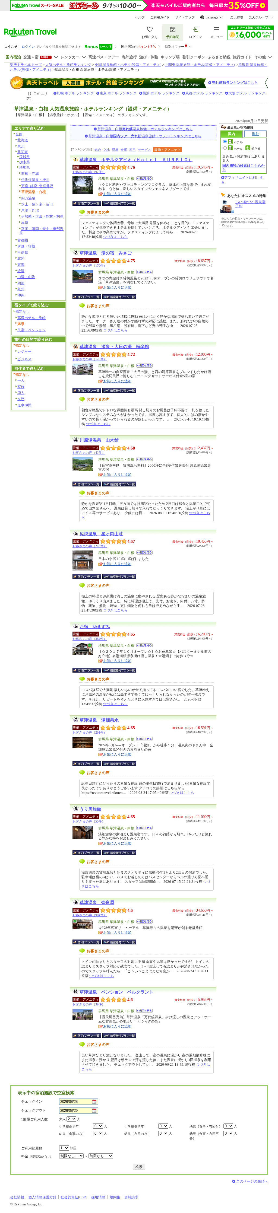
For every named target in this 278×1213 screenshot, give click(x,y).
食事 (124, 150)
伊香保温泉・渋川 (35, 180)
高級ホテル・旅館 (31, 318)
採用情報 (98, 1197)
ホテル (238, 142)
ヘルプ (140, 17)
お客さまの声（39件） (88, 1004)
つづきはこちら (115, 237)
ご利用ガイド (160, 17)
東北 (20, 146)
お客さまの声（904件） (89, 915)
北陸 (20, 258)
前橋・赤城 (30, 173)
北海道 (22, 140)
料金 (37, 1156)
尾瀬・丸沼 (30, 210)
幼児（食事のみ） (72, 1134)
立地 (106, 150)
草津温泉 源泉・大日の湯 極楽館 (114, 346)
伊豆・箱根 (26, 246)
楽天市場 (236, 17)
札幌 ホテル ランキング (75, 93)
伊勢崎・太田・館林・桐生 (42, 216)
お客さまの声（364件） (89, 639)
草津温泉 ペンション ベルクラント (116, 992)
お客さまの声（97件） (88, 172)
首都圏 (22, 240)
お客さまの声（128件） (89, 359)
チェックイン (31, 1101)
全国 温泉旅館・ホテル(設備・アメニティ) (128, 65)
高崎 (24, 223)
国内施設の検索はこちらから (243, 167)
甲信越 (22, 252)
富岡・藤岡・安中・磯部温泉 (41, 231)
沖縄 (20, 295)
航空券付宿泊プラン (119, 203)
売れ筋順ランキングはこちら (235, 83)
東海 (20, 265)
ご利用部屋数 (31, 1148)
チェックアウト (33, 1110)
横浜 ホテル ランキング (161, 93)
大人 (62, 1119)
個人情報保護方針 (42, 1197)
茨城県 (24, 157)
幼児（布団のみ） (137, 1134)
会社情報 (17, 1197)
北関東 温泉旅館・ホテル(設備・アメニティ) (200, 65)
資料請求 (131, 1197)
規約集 (115, 1197)
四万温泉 (28, 198)
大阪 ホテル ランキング (246, 93)
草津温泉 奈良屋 (97, 902)
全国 (19, 134)
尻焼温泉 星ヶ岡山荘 (101, 533)
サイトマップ (185, 17)
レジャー (24, 351)
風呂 (132, 150)
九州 (20, 289)
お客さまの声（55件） (88, 821)
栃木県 (24, 162)
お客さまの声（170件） (89, 266)
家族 (20, 387)
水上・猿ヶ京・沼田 (37, 204)
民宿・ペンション (31, 330)
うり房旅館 (90, 809)
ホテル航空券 (247, 148)
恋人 (20, 393)
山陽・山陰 (26, 277)
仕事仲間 (24, 405)
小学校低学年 (134, 1126)
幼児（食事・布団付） (205, 1126)
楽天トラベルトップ (26, 65)
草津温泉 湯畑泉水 (99, 720)
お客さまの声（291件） (89, 732)
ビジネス (24, 359)
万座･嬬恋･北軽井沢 (37, 186)
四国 (20, 283)
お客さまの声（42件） (88, 453)
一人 (20, 380)
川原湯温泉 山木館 (99, 440)
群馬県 (24, 167)
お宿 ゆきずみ (95, 626)
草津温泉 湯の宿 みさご (106, 253)
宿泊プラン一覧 (89, 203)
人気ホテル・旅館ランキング (68, 65)
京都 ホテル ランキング (203, 93)
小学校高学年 (69, 1126)
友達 (20, 399)
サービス (144, 150)
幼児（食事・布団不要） (204, 1136)
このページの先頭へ (252, 1181)
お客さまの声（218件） (89, 546)
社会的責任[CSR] (74, 1197)
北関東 (22, 152)
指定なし (22, 312)
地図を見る (144, 178)
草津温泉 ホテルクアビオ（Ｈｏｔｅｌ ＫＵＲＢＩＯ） (136, 159)
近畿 (20, 271)
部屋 (115, 150)
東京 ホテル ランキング (118, 93)
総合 (97, 150)
